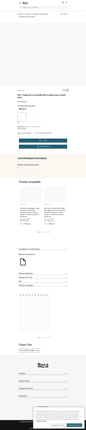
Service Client (24, 381)
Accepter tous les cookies (74, 425)
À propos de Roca (26, 388)
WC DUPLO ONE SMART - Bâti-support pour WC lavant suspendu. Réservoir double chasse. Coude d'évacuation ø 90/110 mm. (30, 212)
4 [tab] (45, 337)
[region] (59, 418)
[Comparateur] (63, 3)
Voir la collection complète (27, 350)
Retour (66, 14)
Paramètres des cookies (58, 425)
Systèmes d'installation (40, 14)
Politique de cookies (41, 421)
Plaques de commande (27, 16)
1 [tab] (39, 337)
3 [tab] (43, 337)
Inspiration (23, 396)
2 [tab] (41, 337)
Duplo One (23, 204)
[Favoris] (66, 3)
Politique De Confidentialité (28, 422)
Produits (27, 14)
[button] (21, 8)
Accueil (19, 14)
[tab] (43, 249)
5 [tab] (47, 337)
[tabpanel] (31, 208)
